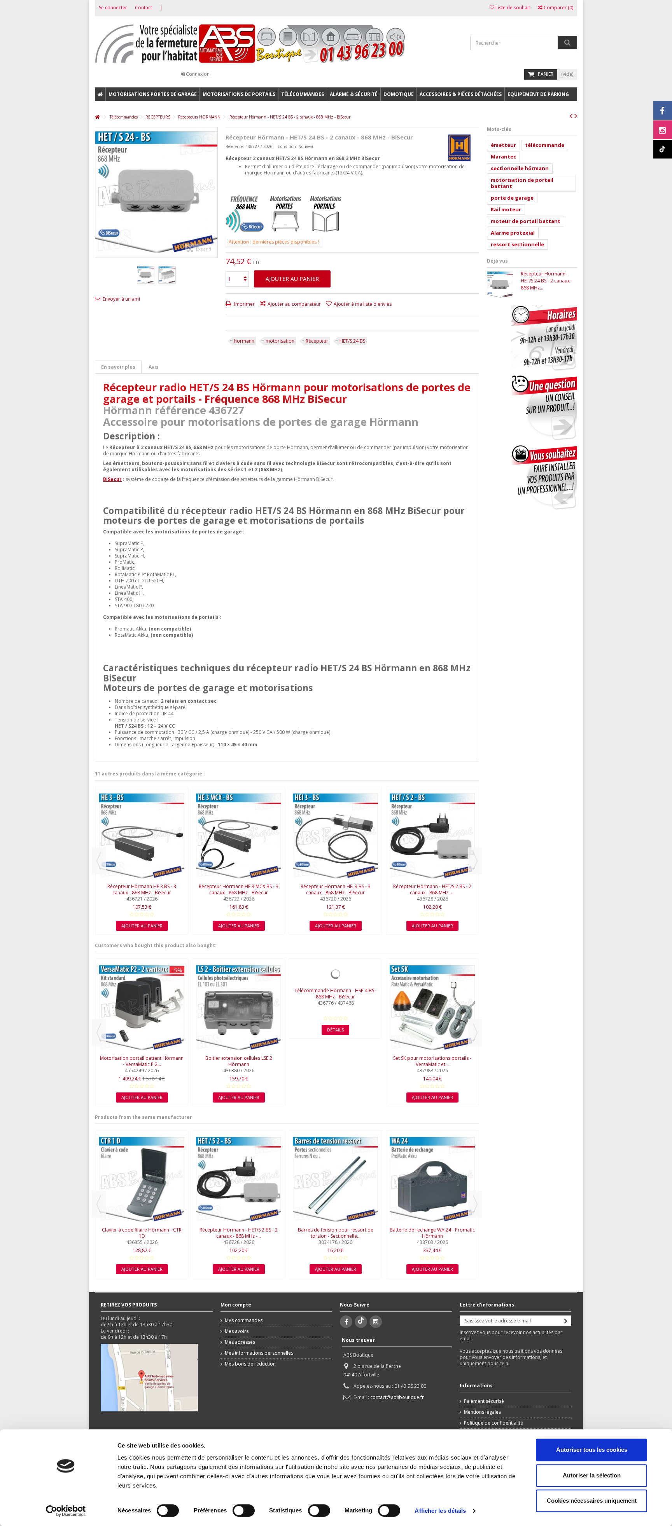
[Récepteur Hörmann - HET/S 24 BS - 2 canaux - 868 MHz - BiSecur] (145, 275)
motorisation (280, 341)
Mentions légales (482, 1412)
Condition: (287, 146)
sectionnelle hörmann (520, 168)
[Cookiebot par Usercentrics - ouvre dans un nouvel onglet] (66, 1511)
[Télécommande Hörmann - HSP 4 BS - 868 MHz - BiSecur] (335, 974)
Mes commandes (243, 1320)
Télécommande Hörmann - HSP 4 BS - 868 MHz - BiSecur (335, 993)
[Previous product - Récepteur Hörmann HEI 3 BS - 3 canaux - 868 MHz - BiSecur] (571, 115)
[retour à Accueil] (97, 117)
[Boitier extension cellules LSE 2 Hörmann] (238, 1007)
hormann (244, 341)
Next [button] (475, 860)
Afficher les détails (440, 1510)
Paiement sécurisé (484, 1401)
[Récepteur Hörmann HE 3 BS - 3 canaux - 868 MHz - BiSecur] (141, 836)
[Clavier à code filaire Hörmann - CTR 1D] (141, 1179)
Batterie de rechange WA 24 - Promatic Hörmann (432, 1232)
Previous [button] (99, 860)
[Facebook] (346, 1321)
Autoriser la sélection (592, 1475)
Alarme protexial (513, 232)
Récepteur (317, 341)
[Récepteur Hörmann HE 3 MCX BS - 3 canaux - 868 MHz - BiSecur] (238, 836)
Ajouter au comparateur (294, 304)
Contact (143, 7)
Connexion (197, 74)
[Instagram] (375, 1321)
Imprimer (244, 304)
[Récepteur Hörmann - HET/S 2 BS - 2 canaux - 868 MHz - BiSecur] (432, 836)
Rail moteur (506, 209)
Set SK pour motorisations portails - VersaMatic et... (432, 1061)
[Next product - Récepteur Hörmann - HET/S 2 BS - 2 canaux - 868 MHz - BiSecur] (575, 115)
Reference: (235, 146)
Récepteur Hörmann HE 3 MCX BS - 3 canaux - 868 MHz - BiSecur (238, 889)
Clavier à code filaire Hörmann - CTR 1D (142, 1232)
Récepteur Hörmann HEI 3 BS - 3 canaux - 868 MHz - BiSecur (336, 889)
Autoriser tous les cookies (591, 1449)
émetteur (503, 144)
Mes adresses (240, 1342)
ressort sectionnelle (517, 244)
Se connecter (113, 7)
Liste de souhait (512, 7)
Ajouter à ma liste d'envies (363, 304)
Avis (154, 367)
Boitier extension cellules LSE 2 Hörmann (238, 1061)
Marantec (503, 156)
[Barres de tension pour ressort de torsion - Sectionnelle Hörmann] (335, 1179)
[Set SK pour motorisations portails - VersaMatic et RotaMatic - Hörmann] (432, 1007)
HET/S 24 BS (352, 341)
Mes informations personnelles (259, 1353)
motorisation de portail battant (522, 183)
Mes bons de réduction (250, 1364)
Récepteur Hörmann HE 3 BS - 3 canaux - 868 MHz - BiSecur (141, 889)
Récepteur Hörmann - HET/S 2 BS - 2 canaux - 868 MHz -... (432, 889)
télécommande (544, 144)
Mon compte (235, 1304)
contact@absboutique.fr (397, 1397)
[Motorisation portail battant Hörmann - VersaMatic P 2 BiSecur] (141, 1007)
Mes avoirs (236, 1331)
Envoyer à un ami (121, 299)
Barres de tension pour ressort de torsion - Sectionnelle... (335, 1232)
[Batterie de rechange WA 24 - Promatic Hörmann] (432, 1179)
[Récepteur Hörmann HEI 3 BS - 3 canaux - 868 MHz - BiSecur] (335, 836)
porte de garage (512, 197)
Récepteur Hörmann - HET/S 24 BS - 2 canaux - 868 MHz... (546, 280)
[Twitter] (361, 1321)
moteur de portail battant (525, 221)
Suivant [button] (213, 192)
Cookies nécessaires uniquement (592, 1500)
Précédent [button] (99, 192)
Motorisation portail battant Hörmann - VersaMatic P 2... (142, 1061)
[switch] (235, 1508)
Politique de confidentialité (493, 1423)
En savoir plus (118, 367)
